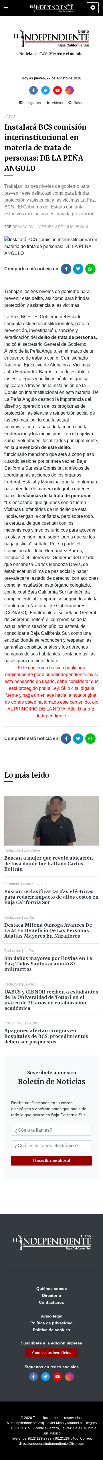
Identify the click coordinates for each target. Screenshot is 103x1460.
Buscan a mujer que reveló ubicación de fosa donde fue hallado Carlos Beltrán (48, 863)
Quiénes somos (51, 1288)
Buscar (79, 103)
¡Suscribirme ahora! (51, 1160)
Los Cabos (32, 850)
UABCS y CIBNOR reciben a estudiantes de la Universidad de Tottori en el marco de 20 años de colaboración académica (51, 1000)
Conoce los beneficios (51, 1352)
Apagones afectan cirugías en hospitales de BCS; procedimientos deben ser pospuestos (46, 1036)
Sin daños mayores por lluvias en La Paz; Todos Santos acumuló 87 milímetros (48, 963)
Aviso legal (51, 1316)
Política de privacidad (51, 1323)
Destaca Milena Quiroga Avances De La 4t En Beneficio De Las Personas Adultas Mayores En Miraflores (48, 930)
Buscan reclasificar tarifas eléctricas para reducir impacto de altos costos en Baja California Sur (51, 897)
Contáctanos (51, 1302)
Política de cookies (51, 1330)
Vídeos (57, 103)
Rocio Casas (14, 1023)
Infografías (32, 103)
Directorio (51, 1295)
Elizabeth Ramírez (18, 884)
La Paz (9, 117)
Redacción (23, 227)
